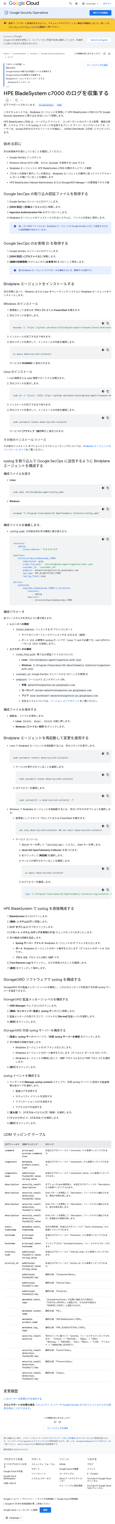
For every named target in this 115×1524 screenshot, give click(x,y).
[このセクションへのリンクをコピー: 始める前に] (25, 144)
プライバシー (28, 1499)
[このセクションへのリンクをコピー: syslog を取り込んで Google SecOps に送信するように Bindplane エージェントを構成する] (46, 466)
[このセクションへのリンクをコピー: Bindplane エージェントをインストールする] (77, 284)
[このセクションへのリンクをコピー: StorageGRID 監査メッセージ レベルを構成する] (71, 999)
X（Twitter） (93, 1474)
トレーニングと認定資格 (70, 1485)
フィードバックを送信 (97, 65)
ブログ (90, 1464)
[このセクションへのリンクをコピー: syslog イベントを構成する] (43, 1076)
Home (6, 53)
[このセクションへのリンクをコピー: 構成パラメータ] (27, 612)
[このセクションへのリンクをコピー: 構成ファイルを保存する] (40, 710)
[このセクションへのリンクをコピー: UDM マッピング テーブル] (49, 1135)
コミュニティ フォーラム (43, 1464)
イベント (91, 1469)
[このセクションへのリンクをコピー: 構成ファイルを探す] (34, 474)
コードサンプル (66, 1474)
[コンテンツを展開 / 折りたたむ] (24, 64)
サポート (35, 1469)
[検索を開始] (70, 3)
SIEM (59, 105)
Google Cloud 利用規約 (67, 1499)
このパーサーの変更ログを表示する (23, 1398)
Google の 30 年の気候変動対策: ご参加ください (27, 1504)
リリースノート (15, 27)
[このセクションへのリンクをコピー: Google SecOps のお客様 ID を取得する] (71, 244)
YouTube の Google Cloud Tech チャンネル (99, 1486)
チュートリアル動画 (34, 27)
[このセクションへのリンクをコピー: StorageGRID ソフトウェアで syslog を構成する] (84, 980)
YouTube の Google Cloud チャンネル (99, 1479)
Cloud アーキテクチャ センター (70, 1479)
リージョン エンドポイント (65, 701)
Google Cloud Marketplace (10, 1477)
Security (33, 53)
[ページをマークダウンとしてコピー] (16, 100)
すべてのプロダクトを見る (15, 1465)
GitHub (62, 1464)
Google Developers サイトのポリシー (92, 1441)
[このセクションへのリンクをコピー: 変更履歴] (21, 1391)
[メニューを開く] (5, 3)
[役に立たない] (109, 53)
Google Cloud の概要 (68, 1469)
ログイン (107, 3)
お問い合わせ (10, 1483)
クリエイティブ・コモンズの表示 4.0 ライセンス (67, 1438)
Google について (11, 1499)
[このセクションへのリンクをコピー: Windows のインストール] (41, 304)
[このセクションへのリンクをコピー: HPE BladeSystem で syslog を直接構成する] (77, 909)
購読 (45, 1510)
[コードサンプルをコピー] (107, 323)
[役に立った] (104, 53)
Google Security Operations (29, 13)
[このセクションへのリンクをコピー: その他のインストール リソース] (49, 440)
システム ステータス (41, 1478)
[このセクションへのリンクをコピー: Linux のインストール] (35, 372)
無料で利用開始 (100, 12)
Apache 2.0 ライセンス (33, 1441)
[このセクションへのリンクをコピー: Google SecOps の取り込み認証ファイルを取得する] (91, 194)
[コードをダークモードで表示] (103, 323)
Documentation (19, 53)
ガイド (10, 57)
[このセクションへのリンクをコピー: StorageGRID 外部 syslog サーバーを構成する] (69, 1030)
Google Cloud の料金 (13, 1471)
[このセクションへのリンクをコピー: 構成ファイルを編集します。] (45, 525)
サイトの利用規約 (45, 1499)
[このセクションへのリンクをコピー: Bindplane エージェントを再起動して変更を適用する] (92, 738)
